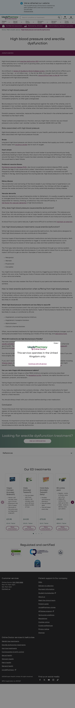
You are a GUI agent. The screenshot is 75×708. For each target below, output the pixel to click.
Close (56, 343)
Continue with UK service (37, 364)
